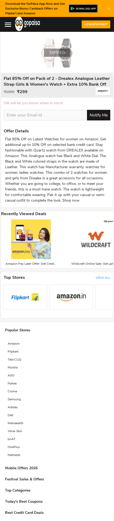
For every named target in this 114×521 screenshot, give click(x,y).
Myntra (12, 367)
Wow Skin (15, 431)
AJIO (11, 375)
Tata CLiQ (14, 359)
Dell (10, 415)
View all (103, 278)
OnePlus (14, 447)
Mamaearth (15, 423)
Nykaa (12, 383)
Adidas (13, 407)
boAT (11, 439)
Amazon (14, 343)
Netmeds (14, 455)
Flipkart (13, 351)
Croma (12, 391)
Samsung (14, 399)
